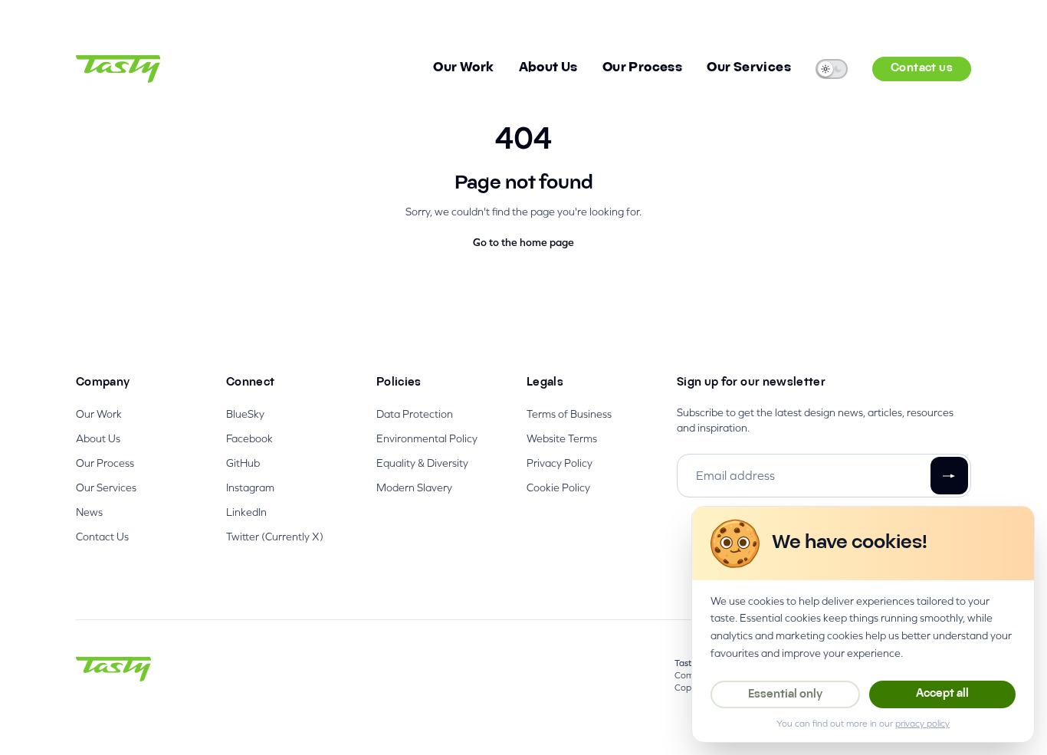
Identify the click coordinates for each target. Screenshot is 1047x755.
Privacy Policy (559, 463)
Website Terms (562, 438)
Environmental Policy (427, 438)
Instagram (250, 487)
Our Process (642, 68)
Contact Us (102, 536)
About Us (548, 68)
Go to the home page (523, 242)
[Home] (118, 69)
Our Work (463, 68)
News (89, 512)
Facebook (249, 438)
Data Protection (414, 414)
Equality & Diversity (422, 463)
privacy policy (922, 723)
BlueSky (245, 414)
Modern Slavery (414, 487)
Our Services (749, 68)
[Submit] (949, 475)
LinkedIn (246, 512)
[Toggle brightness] (832, 69)
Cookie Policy (558, 487)
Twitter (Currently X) (274, 536)
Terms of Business (569, 414)
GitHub (243, 463)
